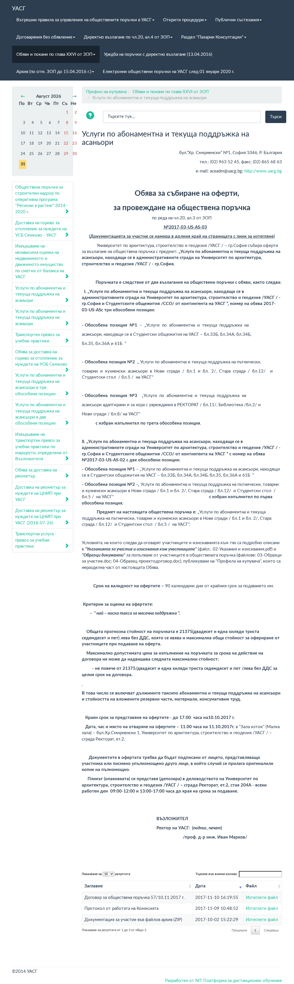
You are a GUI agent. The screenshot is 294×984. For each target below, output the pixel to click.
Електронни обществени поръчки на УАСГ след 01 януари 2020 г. (169, 72)
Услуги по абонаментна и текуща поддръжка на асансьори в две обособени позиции (40, 414)
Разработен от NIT (183, 981)
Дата (200, 886)
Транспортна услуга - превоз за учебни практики (36, 540)
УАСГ (19, 8)
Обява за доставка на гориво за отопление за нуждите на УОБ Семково (41, 358)
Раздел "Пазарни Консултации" (212, 37)
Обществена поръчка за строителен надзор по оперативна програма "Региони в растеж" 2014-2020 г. (41, 199)
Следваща (271, 930)
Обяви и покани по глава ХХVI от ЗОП (54, 54)
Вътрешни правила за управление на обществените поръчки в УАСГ (84, 20)
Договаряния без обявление (44, 37)
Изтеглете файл (262, 897)
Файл (251, 886)
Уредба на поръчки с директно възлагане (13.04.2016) (158, 54)
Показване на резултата (106, 874)
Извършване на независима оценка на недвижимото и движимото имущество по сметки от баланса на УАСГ (39, 261)
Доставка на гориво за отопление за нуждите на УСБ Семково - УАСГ (41, 229)
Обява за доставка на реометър (36, 473)
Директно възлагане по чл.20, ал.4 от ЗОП (127, 37)
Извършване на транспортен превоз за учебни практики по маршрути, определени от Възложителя (41, 446)
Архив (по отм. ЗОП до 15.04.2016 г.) (53, 72)
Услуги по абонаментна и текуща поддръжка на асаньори (40, 294)
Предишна (239, 930)
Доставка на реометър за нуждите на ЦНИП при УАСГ (40, 493)
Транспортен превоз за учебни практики (37, 338)
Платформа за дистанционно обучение (242, 981)
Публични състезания (237, 20)
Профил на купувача (106, 92)
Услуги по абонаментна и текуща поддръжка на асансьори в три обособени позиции (40, 384)
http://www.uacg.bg (263, 171)
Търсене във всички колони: (216, 874)
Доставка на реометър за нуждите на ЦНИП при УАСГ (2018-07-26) (40, 517)
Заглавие (93, 886)
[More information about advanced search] (91, 116)
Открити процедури (183, 20)
